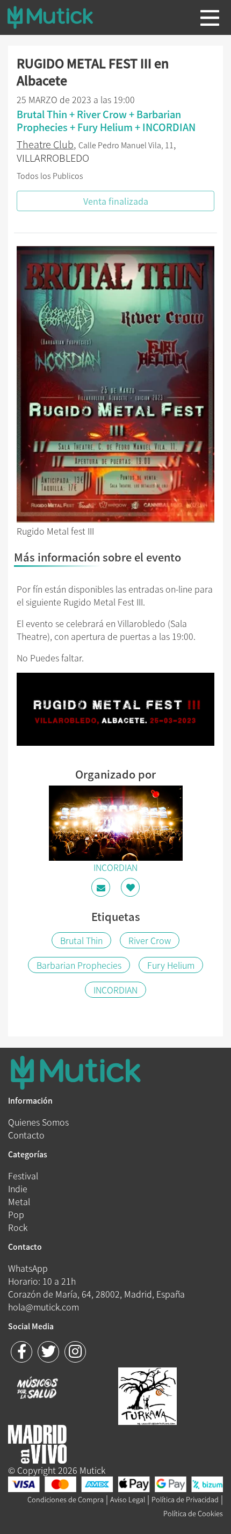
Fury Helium (170, 965)
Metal (19, 1201)
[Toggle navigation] (209, 17)
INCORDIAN (115, 989)
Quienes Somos (38, 1121)
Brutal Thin (81, 940)
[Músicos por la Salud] (37, 1388)
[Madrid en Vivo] (147, 1394)
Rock (17, 1227)
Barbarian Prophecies (79, 965)
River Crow (149, 940)
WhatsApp (28, 1268)
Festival (23, 1175)
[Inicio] (59, 17)
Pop (16, 1214)
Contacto (26, 1134)
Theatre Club (45, 144)
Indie (17, 1188)
